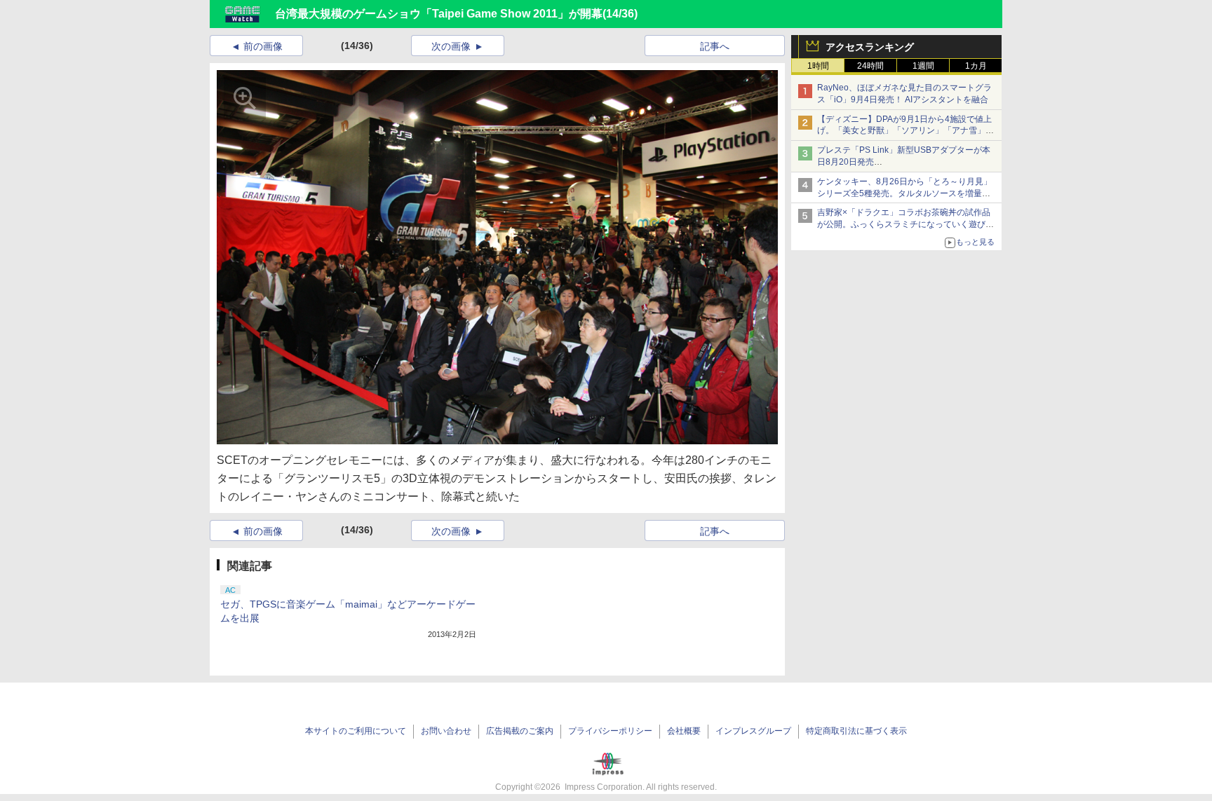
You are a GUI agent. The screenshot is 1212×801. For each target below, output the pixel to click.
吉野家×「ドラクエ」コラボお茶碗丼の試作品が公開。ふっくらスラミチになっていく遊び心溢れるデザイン (905, 224)
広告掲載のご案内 (519, 731)
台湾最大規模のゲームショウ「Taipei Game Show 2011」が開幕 (438, 14)
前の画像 (263, 46)
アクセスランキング (870, 47)
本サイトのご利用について (355, 731)
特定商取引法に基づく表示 (856, 731)
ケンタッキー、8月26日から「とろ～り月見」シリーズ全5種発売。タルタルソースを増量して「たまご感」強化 (904, 193)
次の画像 (451, 46)
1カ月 (976, 66)
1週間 (923, 66)
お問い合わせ (446, 731)
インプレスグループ (753, 731)
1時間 (818, 66)
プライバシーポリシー (610, 731)
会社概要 (684, 731)
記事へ (714, 46)
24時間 (870, 66)
